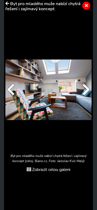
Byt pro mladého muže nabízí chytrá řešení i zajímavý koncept (43, 6)
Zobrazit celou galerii (51, 170)
